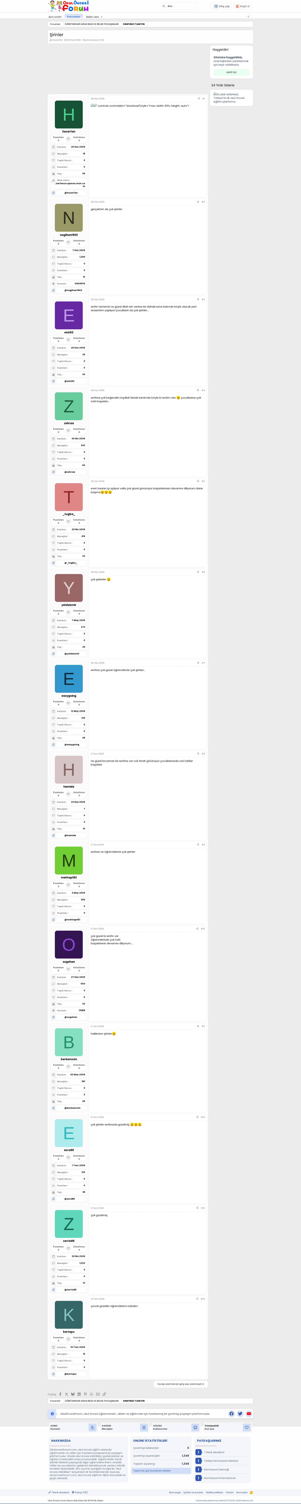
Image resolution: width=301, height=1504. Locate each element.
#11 (203, 1026)
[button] (101, 17)
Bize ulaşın (175, 1492)
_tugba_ (72, 562)
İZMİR (82, 1010)
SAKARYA (80, 283)
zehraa (71, 471)
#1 (203, 98)
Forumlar (73, 17)
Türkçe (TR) (81, 1492)
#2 (203, 201)
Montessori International (219, 1478)
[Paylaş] (198, 99)
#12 (203, 1117)
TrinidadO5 (211, 1425)
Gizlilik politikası (214, 1492)
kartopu (71, 1373)
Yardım (230, 1492)
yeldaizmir (73, 653)
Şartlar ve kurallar (193, 1492)
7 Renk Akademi (213, 1452)
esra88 (71, 1198)
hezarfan (57, 40)
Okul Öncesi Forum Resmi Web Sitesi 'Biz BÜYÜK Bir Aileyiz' (76, 1500)
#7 (203, 663)
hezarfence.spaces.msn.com (69, 185)
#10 (203, 928)
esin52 (70, 381)
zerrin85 (71, 1289)
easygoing (73, 744)
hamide (71, 835)
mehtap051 (73, 919)
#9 (203, 844)
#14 (203, 1299)
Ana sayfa (54, 17)
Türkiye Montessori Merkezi (220, 1461)
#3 (203, 299)
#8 (203, 753)
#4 (203, 390)
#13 (203, 1208)
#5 (203, 481)
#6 (203, 572)
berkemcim (73, 1107)
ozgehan (72, 1017)
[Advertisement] (128, 69)
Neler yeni (92, 17)
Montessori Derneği (216, 1469)
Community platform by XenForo (224, 1500)
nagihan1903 (74, 290)
